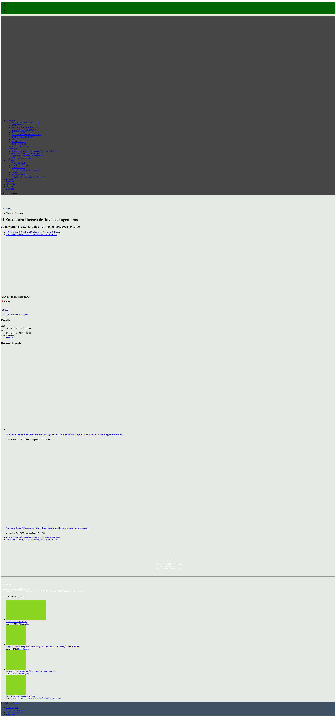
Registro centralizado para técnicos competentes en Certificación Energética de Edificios (42, 646)
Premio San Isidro (19, 163)
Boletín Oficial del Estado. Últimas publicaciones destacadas (31, 671)
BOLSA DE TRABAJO (16, 621)
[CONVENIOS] (18, 142)
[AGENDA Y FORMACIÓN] (24, 130)
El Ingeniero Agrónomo (21, 158)
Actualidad (10, 120)
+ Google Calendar (9, 315)
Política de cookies (14, 712)
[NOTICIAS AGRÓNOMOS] (24, 127)
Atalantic (16, 703)
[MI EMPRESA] (19, 144)
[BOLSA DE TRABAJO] (22, 137)
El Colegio (10, 160)
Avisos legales (12, 707)
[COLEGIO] (17, 125)
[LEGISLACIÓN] (19, 132)
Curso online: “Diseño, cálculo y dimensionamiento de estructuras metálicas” (47, 528)
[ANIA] (15, 139)
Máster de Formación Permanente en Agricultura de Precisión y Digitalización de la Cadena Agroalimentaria (64, 434)
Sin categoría (23, 649)
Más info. (5, 310)
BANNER (56, 699)
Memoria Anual (18, 167)
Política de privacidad (15, 710)
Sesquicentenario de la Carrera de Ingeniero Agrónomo (34, 151)
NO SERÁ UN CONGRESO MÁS (21, 696)
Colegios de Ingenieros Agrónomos (26, 170)
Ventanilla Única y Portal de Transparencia (29, 177)
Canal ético (11, 715)
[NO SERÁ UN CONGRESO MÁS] (16, 694)
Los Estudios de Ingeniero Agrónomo (27, 156)
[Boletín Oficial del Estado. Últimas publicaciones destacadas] (16, 669)
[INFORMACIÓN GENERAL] (25, 123)
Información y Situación (22, 175)
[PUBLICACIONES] (21, 146)
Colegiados (24, 624)
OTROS (9, 338)
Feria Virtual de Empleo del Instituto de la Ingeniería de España (33, 232)
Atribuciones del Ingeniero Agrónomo (27, 153)
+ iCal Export (22, 315)
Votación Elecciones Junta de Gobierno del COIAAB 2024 (31, 234)
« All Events (6, 209)
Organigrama (17, 172)
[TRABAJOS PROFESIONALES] (26, 134)
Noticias (21, 699)
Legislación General (20, 165)
